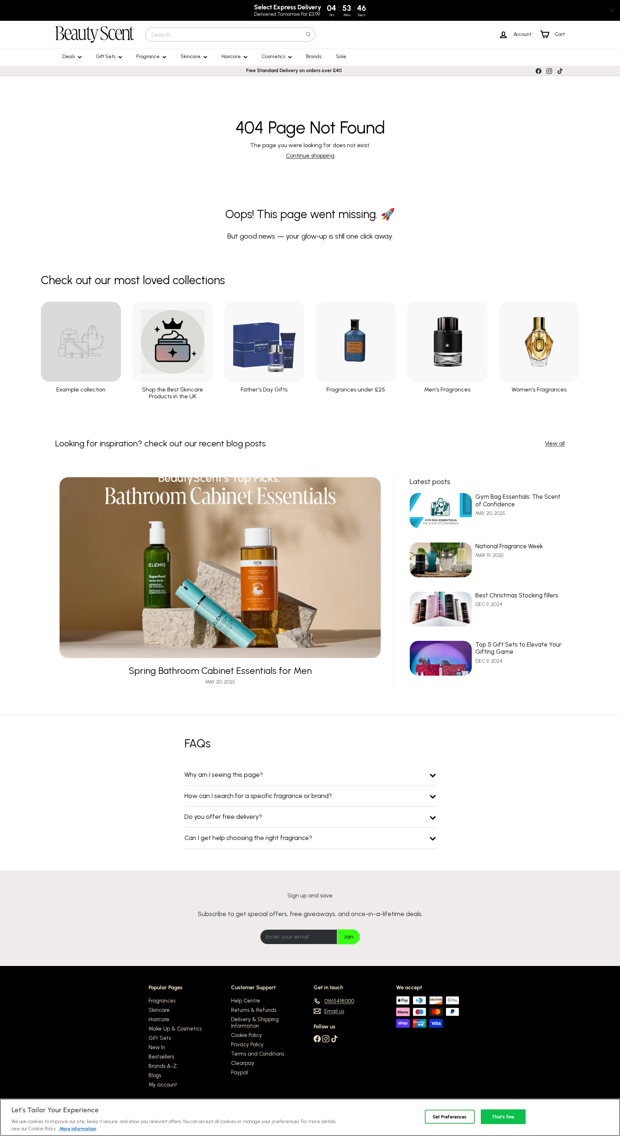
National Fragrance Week (509, 546)
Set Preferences (450, 1116)
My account (163, 1084)
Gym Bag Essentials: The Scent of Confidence (517, 500)
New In (157, 1047)
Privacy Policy (247, 1044)
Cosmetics (274, 56)
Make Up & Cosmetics (175, 1028)
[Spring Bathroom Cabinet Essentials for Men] (220, 567)
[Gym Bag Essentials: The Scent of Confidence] (441, 510)
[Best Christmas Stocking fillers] (441, 609)
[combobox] (230, 34)
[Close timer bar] (612, 10)
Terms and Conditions (257, 1054)
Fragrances (162, 1000)
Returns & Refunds (253, 1010)
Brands (313, 56)
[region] (310, 1117)
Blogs (155, 1075)
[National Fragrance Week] (441, 560)
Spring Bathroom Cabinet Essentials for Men (220, 670)
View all (555, 443)
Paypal (239, 1072)
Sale (341, 56)
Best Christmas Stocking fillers (516, 595)
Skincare (191, 56)
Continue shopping (310, 155)
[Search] (308, 34)
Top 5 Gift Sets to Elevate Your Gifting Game (518, 648)
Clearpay (242, 1063)
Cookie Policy (246, 1035)
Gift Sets (106, 56)
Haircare (231, 56)
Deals (69, 56)
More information (77, 1128)
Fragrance (148, 56)
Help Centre (245, 1000)
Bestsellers (161, 1056)
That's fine (503, 1116)
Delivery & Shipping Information (255, 1022)
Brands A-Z (163, 1066)
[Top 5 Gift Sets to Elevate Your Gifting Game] (441, 658)
